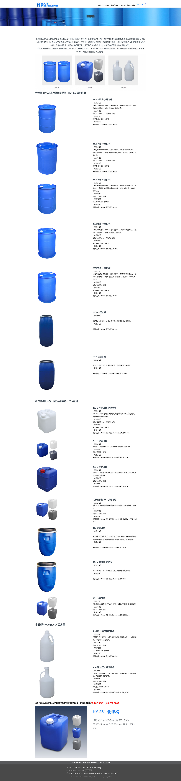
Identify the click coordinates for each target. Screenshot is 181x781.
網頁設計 (90, 778)
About (100, 5)
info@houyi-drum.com (76, 770)
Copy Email (89, 770)
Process (123, 5)
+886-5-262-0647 (75, 768)
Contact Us (131, 5)
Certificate (114, 5)
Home (108, 762)
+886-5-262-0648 (87, 768)
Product (106, 5)
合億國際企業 (47, 4)
